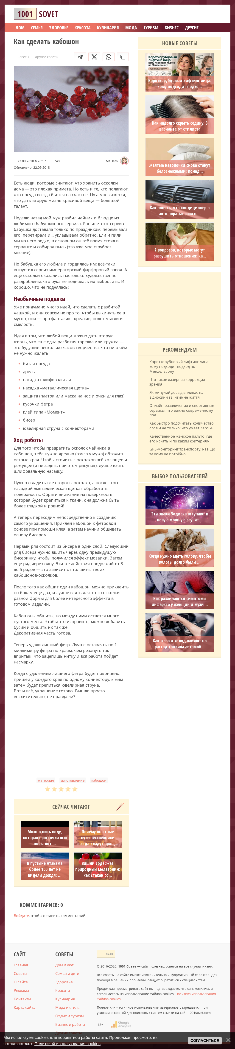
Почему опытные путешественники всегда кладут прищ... (97, 838)
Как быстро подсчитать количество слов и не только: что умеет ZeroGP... (182, 426)
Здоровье (64, 982)
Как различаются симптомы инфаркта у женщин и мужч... (180, 601)
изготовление (72, 780)
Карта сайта (24, 1007)
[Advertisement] (71, 738)
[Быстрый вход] (215, 14)
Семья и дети (67, 973)
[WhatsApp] (109, 57)
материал (46, 780)
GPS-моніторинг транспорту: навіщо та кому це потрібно (182, 451)
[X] (94, 57)
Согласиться (204, 1041)
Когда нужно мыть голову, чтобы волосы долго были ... (179, 559)
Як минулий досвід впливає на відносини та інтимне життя (176, 395)
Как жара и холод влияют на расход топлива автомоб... (180, 644)
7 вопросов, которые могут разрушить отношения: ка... (180, 253)
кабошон (98, 780)
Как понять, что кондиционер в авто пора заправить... (180, 211)
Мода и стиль (67, 1007)
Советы (20, 973)
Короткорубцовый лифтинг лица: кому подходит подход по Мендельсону (179, 366)
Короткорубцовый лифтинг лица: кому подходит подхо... (179, 84)
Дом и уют (64, 965)
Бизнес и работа (70, 1024)
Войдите (21, 915)
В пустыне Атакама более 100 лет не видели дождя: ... (44, 869)
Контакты (22, 998)
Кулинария (65, 998)
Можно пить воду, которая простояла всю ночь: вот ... (45, 838)
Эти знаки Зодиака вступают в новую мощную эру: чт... (179, 517)
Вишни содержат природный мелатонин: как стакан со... (97, 869)
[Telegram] (80, 57)
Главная (21, 965)
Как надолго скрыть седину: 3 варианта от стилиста (180, 126)
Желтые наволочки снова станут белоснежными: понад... (179, 168)
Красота (62, 990)
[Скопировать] (123, 57)
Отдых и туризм (69, 1015)
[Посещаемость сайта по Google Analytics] (121, 1024)
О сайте (21, 982)
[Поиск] (201, 14)
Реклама (21, 990)
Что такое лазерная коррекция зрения (177, 382)
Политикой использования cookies (67, 1043)
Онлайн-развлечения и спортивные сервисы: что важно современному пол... (181, 410)
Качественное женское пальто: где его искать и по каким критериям (180, 439)
